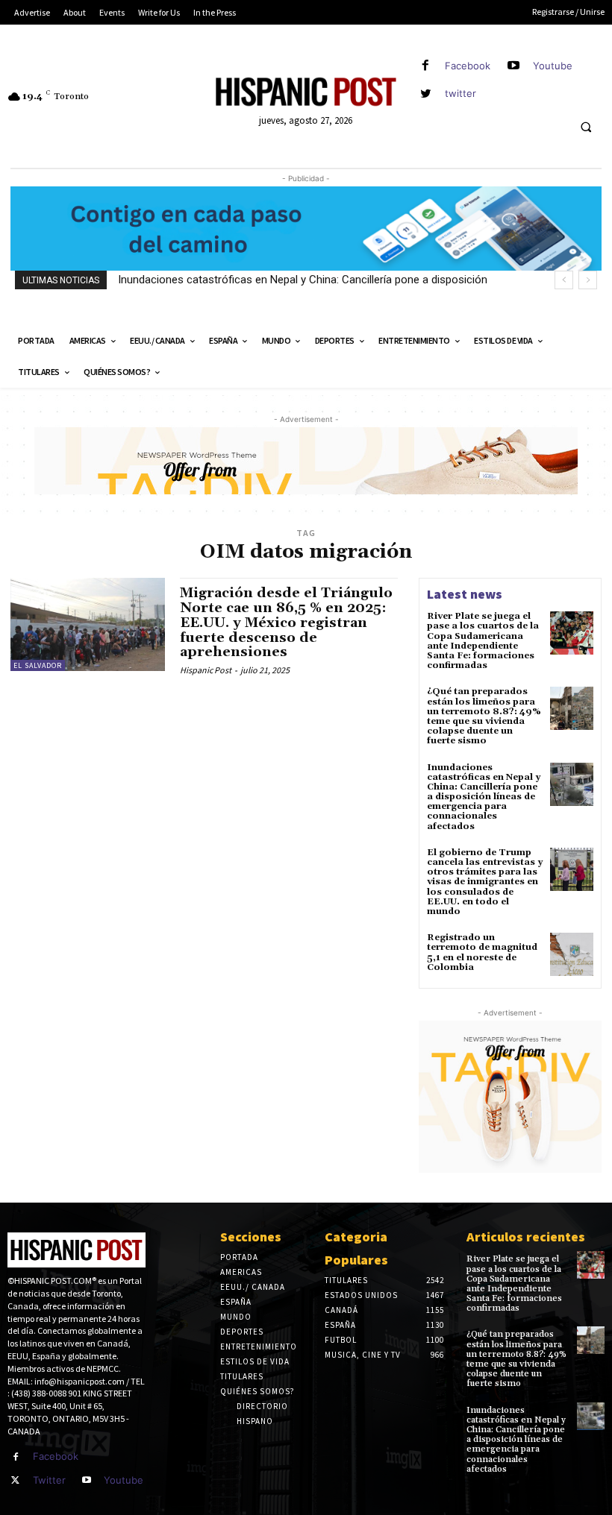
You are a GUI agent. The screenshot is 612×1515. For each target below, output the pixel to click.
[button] (586, 127)
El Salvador (37, 665)
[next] (587, 280)
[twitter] (426, 94)
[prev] (564, 280)
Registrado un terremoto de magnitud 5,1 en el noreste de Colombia (482, 952)
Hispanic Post (205, 669)
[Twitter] (15, 1481)
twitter (460, 93)
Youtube (552, 66)
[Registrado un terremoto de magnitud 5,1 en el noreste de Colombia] (571, 954)
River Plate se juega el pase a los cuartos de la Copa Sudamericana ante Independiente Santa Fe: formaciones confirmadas (483, 641)
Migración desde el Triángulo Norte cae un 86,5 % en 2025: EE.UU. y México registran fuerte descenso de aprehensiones (286, 623)
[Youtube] (514, 66)
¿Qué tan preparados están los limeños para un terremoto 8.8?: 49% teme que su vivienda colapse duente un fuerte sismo (484, 716)
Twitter (49, 1480)
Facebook (467, 66)
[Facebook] (426, 66)
